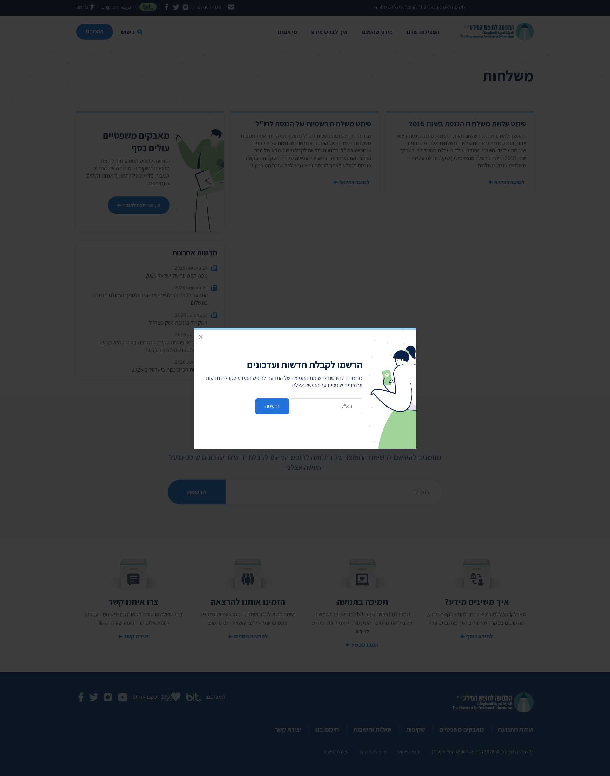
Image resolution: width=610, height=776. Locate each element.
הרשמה (272, 406)
